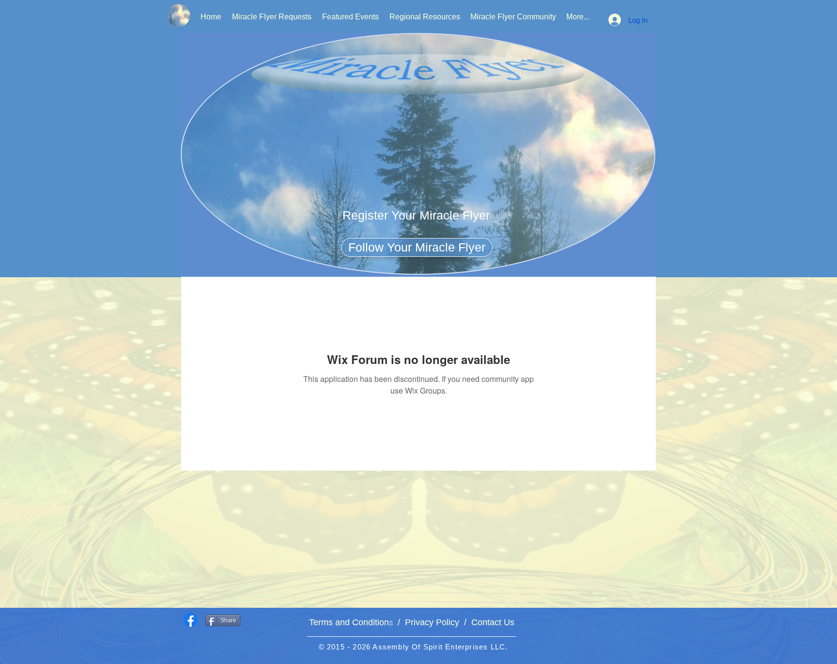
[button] (416, 215)
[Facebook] (190, 619)
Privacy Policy (432, 622)
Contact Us (490, 622)
